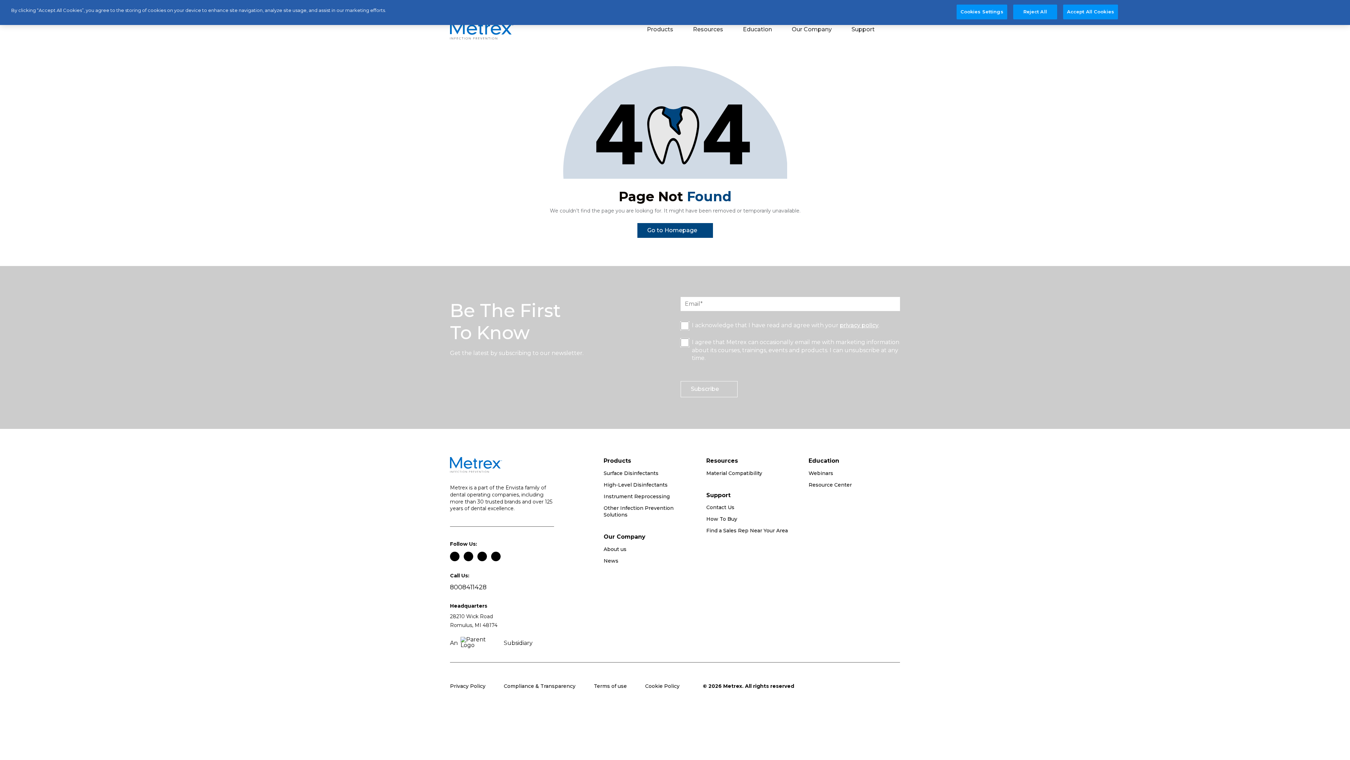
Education (757, 29)
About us (615, 549)
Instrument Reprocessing (637, 496)
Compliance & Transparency (540, 686)
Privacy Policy (468, 686)
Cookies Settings (981, 11)
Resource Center (830, 485)
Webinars (821, 473)
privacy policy (859, 325)
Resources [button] (708, 29)
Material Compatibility (734, 473)
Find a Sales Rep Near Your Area (747, 530)
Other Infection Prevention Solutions (639, 511)
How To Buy (721, 519)
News (611, 561)
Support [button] (863, 29)
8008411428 (468, 587)
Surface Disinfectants (631, 473)
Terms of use (610, 686)
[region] (675, 12)
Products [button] (660, 29)
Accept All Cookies (1090, 11)
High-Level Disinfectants (636, 485)
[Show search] (895, 30)
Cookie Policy (662, 686)
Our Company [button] (812, 29)
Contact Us (720, 507)
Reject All (1035, 11)
